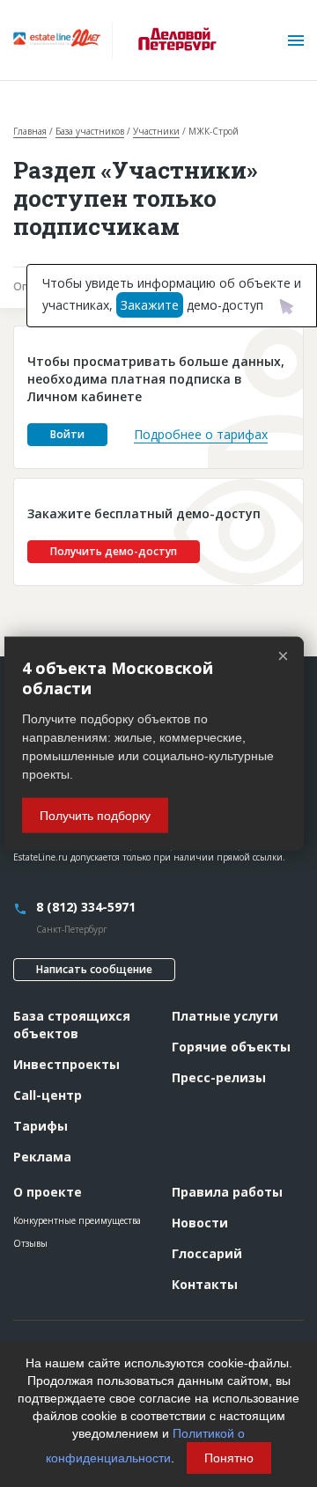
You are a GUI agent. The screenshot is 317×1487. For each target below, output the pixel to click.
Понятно (229, 1458)
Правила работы (227, 1191)
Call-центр (47, 1095)
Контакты (205, 1284)
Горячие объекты (231, 1046)
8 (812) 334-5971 (86, 906)
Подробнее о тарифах (201, 434)
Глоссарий (207, 1253)
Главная (30, 131)
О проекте (47, 1191)
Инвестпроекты (66, 1064)
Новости (200, 1222)
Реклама (42, 1156)
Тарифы (40, 1125)
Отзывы (30, 1243)
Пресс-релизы (219, 1077)
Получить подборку (95, 815)
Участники (156, 131)
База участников (89, 131)
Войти (67, 434)
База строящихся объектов (71, 1024)
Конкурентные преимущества (77, 1220)
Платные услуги (225, 1015)
